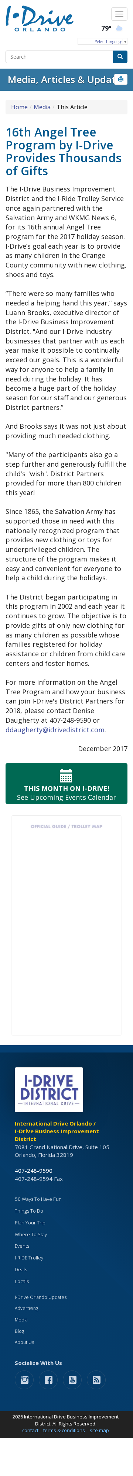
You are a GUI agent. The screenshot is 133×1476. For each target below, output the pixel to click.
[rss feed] (96, 1379)
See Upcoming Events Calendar (66, 793)
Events (22, 1245)
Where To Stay (31, 1234)
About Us (24, 1342)
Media (42, 107)
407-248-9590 (33, 1170)
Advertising (26, 1308)
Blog (19, 1331)
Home (19, 107)
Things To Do (29, 1210)
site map (99, 1430)
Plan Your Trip (30, 1222)
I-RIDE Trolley (29, 1257)
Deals (21, 1269)
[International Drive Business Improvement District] (50, 1092)
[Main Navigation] (119, 14)
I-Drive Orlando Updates (40, 1297)
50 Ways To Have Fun (38, 1199)
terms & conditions (64, 1430)
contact (30, 1430)
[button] (120, 79)
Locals (22, 1281)
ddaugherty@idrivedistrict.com (55, 729)
